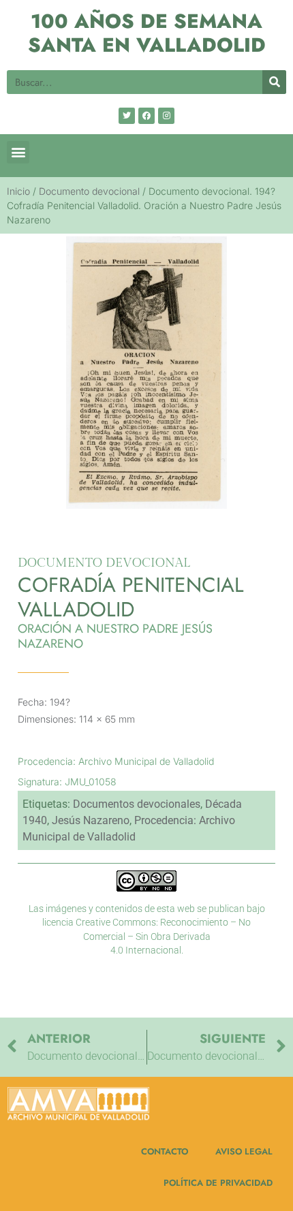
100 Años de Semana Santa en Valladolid (147, 33)
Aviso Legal (244, 1151)
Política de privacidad (218, 1182)
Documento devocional (89, 191)
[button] (18, 152)
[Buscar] (274, 82)
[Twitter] (127, 116)
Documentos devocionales (136, 804)
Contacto (164, 1151)
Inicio (18, 191)
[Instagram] (166, 116)
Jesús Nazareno (90, 820)
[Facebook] (146, 116)
